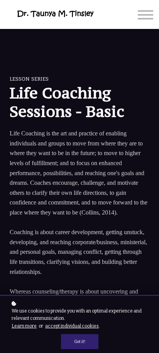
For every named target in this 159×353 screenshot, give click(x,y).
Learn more (24, 326)
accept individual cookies (72, 326)
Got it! (79, 341)
